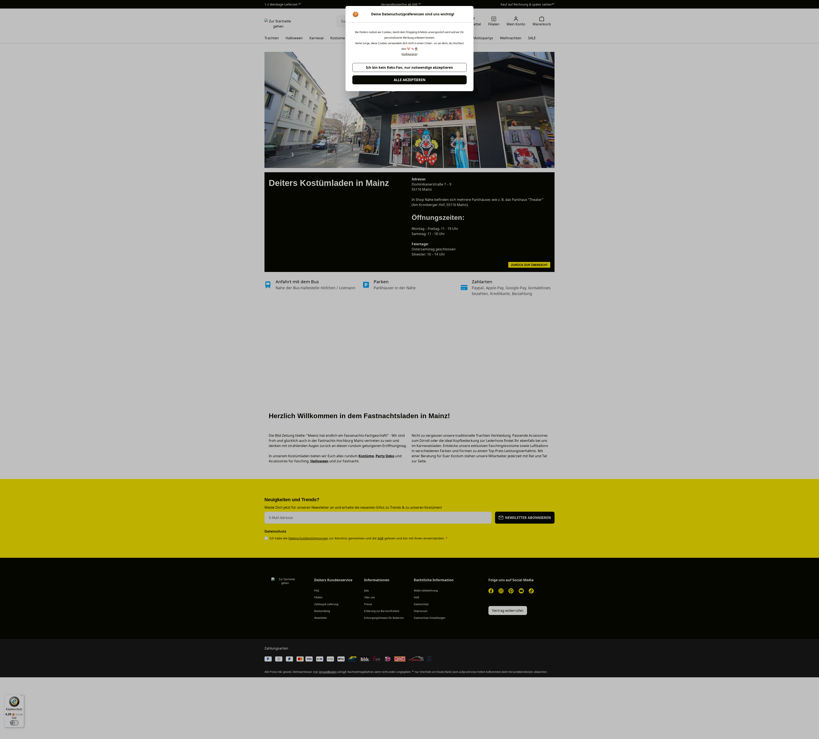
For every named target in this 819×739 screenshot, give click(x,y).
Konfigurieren (409, 54)
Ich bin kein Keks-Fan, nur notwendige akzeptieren (409, 67)
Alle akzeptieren (409, 79)
